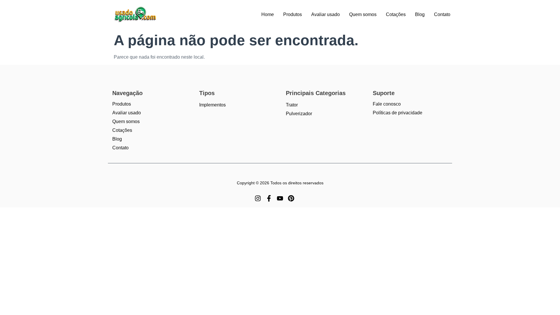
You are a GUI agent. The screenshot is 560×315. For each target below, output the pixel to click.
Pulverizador (299, 113)
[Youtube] (280, 198)
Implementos (212, 104)
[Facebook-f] (269, 198)
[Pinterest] (291, 198)
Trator (292, 104)
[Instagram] (258, 198)
